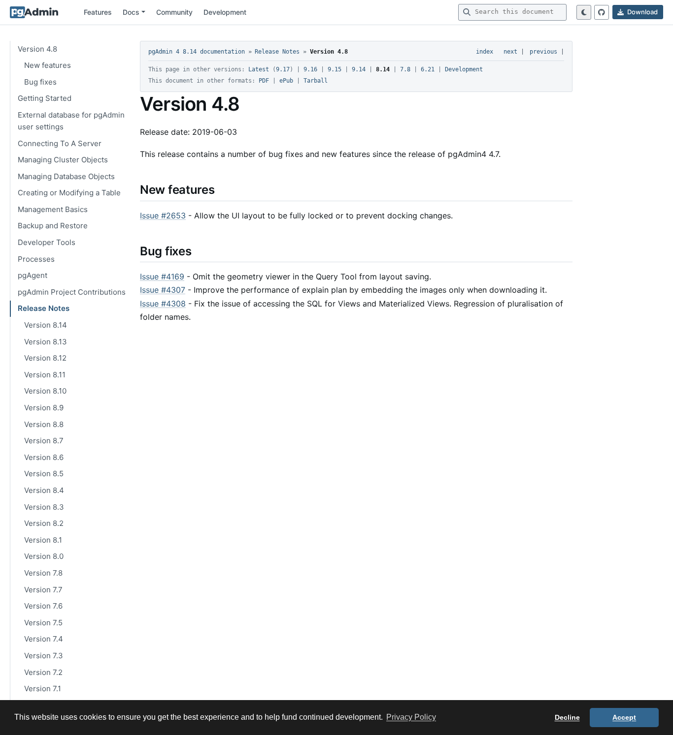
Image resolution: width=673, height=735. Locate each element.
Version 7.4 (43, 638)
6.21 (428, 69)
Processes (36, 259)
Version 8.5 (44, 473)
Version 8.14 (45, 325)
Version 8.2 (44, 523)
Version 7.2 (43, 672)
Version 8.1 (43, 540)
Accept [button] (624, 717)
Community (174, 12)
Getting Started (44, 98)
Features (98, 12)
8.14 (383, 69)
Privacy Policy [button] (411, 717)
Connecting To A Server (59, 143)
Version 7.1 (42, 688)
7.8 (405, 69)
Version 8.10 (45, 391)
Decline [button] (567, 717)
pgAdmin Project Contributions (72, 292)
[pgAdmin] (34, 12)
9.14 (359, 69)
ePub (286, 80)
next (510, 51)
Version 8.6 (44, 457)
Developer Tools (46, 242)
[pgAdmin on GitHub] (601, 12)
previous (543, 51)
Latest (258, 69)
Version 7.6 (43, 606)
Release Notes (43, 308)
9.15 (334, 69)
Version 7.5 (43, 622)
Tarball (315, 80)
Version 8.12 (45, 358)
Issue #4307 (162, 290)
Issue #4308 (163, 303)
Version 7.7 (43, 589)
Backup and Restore (53, 225)
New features (47, 65)
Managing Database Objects (66, 176)
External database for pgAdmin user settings (71, 120)
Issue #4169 (162, 276)
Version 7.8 (43, 573)
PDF (264, 80)
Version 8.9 (44, 407)
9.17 (283, 69)
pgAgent (32, 275)
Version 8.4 (44, 490)
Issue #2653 (163, 215)
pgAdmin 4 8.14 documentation (196, 51)
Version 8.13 (45, 341)
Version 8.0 (44, 556)
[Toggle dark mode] (583, 12)
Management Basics (53, 209)
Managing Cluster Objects (63, 159)
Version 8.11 (45, 374)
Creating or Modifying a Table (69, 192)
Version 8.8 (44, 424)
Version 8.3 (44, 507)
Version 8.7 (44, 440)
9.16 (310, 69)
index (484, 51)
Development (224, 12)
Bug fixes (40, 82)
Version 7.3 (43, 655)
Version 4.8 (37, 49)
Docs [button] (131, 12)
